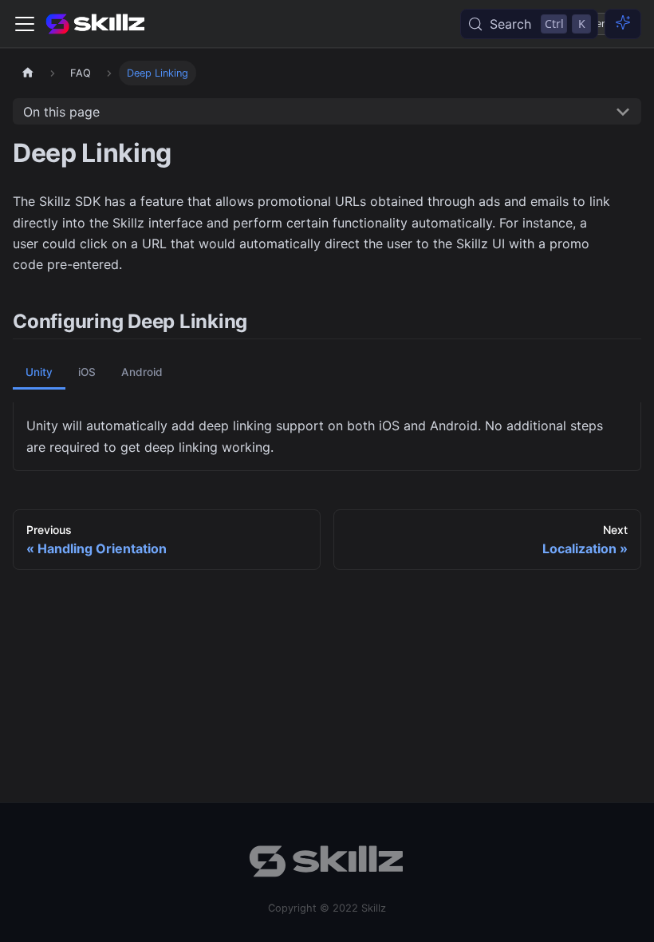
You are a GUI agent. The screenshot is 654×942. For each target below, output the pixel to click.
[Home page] (28, 73)
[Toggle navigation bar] (25, 24)
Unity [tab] (39, 372)
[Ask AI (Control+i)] (623, 24)
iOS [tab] (87, 372)
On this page (61, 112)
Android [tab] (142, 372)
